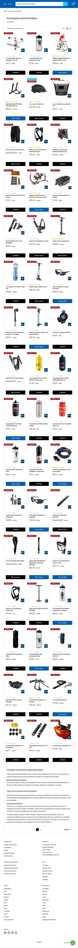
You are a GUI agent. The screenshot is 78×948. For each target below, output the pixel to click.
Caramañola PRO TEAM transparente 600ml (35, 59)
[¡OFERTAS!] (72, 942)
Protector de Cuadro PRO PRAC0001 (59, 516)
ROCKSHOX (7, 894)
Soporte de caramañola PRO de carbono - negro (61, 561)
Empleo (6, 850)
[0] (72, 4)
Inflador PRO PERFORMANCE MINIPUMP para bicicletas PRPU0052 (37, 562)
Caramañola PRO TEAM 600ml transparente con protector (61, 609)
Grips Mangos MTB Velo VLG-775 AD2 (38, 746)
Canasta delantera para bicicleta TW (61, 105)
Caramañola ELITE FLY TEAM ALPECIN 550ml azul (14, 424)
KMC (43, 905)
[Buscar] (65, 4)
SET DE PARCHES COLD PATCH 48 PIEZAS (15, 196)
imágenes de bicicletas (49, 919)
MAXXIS (6, 897)
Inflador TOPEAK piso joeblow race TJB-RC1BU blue (38, 333)
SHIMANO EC (8, 888)
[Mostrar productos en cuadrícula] (67, 28)
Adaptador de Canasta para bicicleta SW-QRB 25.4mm (60, 150)
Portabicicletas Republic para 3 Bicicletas (37, 700)
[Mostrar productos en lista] (70, 28)
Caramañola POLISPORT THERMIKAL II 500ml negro (36, 470)
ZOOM (44, 917)
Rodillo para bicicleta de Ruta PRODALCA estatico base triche (38, 196)
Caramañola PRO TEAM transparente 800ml (35, 655)
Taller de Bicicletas (9, 853)
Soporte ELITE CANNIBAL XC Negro (39, 241)
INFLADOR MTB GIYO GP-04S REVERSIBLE (14, 242)
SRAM (5, 905)
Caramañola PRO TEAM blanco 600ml (14, 470)
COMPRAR (16, 72)
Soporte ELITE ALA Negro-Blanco (15, 378)
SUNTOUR (45, 914)
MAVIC (44, 908)
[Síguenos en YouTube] (16, 932)
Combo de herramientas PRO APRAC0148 (14, 516)
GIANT (44, 897)
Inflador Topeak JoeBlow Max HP (38, 286)
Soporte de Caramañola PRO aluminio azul (13, 609)
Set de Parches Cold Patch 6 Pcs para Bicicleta (15, 746)
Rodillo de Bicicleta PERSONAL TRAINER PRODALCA (14, 105)
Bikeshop (45, 876)
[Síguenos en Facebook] (5, 932)
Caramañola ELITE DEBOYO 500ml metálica (38, 424)
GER (5, 891)
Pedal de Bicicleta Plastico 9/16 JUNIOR (61, 196)
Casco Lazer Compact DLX (36, 104)
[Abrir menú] (5, 4)
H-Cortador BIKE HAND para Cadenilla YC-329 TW (13, 59)
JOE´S (44, 903)
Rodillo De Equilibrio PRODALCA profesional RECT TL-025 (61, 59)
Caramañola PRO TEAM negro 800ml (14, 655)
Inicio (5, 11)
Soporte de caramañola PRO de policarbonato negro (37, 150)
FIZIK (5, 908)
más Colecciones (9, 919)
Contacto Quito (8, 856)
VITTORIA (7, 911)
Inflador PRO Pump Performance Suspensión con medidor (15, 333)
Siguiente (66, 829)
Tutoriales (45, 865)
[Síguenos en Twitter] (8, 932)
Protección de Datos (10, 873)
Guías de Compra (47, 871)
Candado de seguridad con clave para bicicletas (61, 470)
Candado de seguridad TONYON (61, 332)
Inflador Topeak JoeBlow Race (61, 241)
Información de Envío (10, 871)
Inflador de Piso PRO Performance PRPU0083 (38, 609)
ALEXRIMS (45, 888)
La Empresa (7, 847)
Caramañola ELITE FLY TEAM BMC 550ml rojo (62, 424)
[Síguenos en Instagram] (12, 932)
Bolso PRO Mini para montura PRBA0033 (14, 700)
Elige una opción (39, 118)
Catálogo (45, 879)
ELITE (5, 914)
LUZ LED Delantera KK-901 (60, 700)
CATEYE (44, 894)
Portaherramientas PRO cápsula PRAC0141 (61, 655)
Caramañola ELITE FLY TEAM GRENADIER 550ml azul (60, 379)
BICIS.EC (45, 891)
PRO (5, 903)
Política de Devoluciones (11, 868)
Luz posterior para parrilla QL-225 (62, 745)
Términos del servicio (10, 865)
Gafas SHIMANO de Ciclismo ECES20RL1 (60, 287)
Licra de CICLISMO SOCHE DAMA (15, 561)
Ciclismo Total (46, 868)
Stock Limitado (62, 72)
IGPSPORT (45, 900)
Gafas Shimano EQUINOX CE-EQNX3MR (37, 516)
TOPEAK (6, 917)
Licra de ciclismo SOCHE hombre (15, 149)
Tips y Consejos (46, 873)
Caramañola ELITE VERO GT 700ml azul (15, 287)
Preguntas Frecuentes (10, 844)
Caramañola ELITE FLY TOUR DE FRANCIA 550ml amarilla (38, 379)
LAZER (6, 900)
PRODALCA (45, 911)
